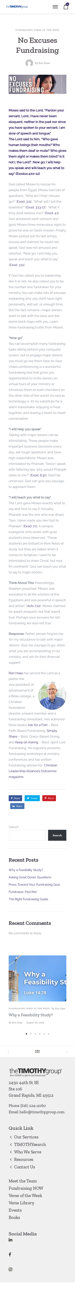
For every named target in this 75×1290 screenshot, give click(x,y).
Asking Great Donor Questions (30, 877)
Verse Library (21, 1202)
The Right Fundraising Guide (28, 899)
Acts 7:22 (33, 606)
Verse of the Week (25, 1195)
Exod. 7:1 (30, 526)
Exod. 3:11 (24, 201)
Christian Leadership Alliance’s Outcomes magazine (33, 771)
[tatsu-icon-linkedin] (10, 1240)
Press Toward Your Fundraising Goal (34, 884)
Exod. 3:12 (17, 265)
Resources (23, 1159)
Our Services (26, 1137)
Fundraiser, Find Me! (23, 892)
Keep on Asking (26, 742)
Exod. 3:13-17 (35, 207)
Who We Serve (27, 1152)
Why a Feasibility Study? (26, 870)
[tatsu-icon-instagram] (10, 1269)
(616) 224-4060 (33, 1105)
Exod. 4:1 (51, 213)
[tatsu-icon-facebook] (10, 1254)
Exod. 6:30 (38, 475)
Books (14, 1217)
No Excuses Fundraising (37, 45)
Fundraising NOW (26, 1188)
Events (15, 1210)
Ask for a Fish (38, 725)
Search (14, 827)
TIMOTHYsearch (30, 1144)
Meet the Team (23, 1181)
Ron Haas (44, 63)
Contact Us (24, 1167)
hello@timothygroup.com (41, 1111)
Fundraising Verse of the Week (37, 30)
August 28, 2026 (35, 1022)
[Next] (64, 993)
